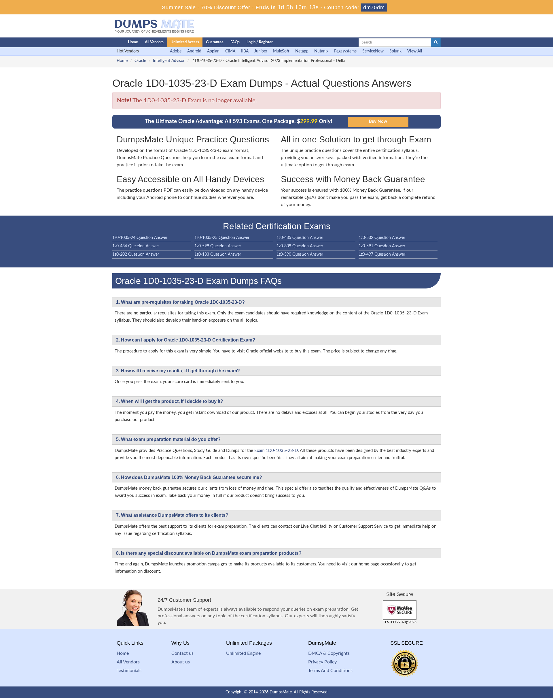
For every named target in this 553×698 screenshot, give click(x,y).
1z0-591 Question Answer (382, 246)
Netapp (301, 51)
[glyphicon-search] (436, 42)
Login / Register (260, 42)
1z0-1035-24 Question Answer (139, 238)
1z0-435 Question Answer (299, 238)
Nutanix (321, 51)
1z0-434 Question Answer (135, 246)
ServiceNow (373, 51)
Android (194, 51)
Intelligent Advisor (169, 61)
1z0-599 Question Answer (217, 246)
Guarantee (215, 42)
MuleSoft (281, 51)
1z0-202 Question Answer (135, 254)
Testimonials (129, 670)
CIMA (230, 51)
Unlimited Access (185, 42)
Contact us (182, 653)
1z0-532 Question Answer (382, 238)
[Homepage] (108, 42)
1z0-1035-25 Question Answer (221, 238)
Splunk (395, 51)
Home (133, 42)
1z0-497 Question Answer (382, 254)
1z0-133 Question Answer (217, 254)
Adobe (175, 51)
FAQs (235, 42)
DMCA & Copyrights (329, 653)
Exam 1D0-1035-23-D (276, 450)
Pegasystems (345, 51)
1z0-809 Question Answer (299, 246)
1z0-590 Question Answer (299, 254)
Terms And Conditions (330, 670)
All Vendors (154, 42)
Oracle (140, 61)
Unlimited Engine (243, 653)
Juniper (260, 51)
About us (180, 662)
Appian (213, 51)
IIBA (245, 51)
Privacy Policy (322, 662)
